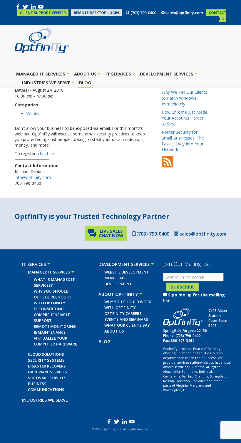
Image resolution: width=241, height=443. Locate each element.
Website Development (126, 272)
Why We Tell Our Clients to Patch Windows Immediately (184, 98)
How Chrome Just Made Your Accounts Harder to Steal (184, 118)
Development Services (167, 74)
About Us (86, 74)
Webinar (34, 113)
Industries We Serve (47, 83)
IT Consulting (49, 308)
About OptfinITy (118, 294)
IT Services (119, 74)
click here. (47, 153)
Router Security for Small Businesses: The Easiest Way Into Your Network (183, 140)
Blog (85, 82)
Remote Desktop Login (96, 12)
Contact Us (217, 15)
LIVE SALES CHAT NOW (111, 233)
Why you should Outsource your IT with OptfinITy (53, 297)
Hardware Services (47, 372)
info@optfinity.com (33, 177)
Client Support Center (43, 12)
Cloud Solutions (46, 354)
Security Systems (46, 360)
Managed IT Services (41, 74)
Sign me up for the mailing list (194, 297)
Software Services (47, 377)
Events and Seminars (126, 319)
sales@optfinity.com (184, 12)
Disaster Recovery (47, 366)
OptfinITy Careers (123, 313)
